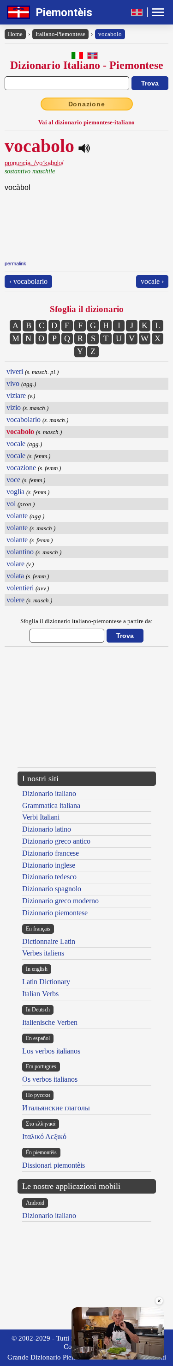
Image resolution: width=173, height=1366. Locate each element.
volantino (20, 552)
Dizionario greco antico (56, 841)
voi (11, 504)
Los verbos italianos (51, 1051)
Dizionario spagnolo (51, 889)
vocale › (152, 281)
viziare (16, 395)
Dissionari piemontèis (53, 1165)
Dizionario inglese (48, 865)
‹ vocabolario (28, 281)
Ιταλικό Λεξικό (44, 1136)
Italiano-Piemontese (60, 34)
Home (15, 34)
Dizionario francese (50, 853)
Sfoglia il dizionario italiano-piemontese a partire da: (86, 621)
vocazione (21, 468)
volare (15, 564)
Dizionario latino (46, 829)
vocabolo (110, 34)
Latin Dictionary (46, 982)
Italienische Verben (50, 1022)
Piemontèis (64, 12)
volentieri (20, 588)
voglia (15, 492)
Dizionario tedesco (49, 877)
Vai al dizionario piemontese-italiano (86, 122)
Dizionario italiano (49, 793)
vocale (15, 443)
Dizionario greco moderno (60, 901)
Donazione (86, 104)
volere (15, 600)
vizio (13, 407)
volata (15, 576)
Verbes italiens (43, 953)
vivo (12, 383)
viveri (14, 371)
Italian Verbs (40, 994)
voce (13, 480)
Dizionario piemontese (55, 913)
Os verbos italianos (50, 1079)
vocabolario (23, 419)
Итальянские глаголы (56, 1108)
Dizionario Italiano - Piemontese (86, 65)
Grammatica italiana (51, 805)
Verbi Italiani (41, 817)
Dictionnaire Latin (48, 941)
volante (17, 516)
